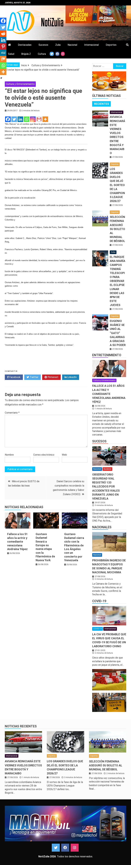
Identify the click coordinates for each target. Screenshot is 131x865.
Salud (11, 53)
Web (64, 454)
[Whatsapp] (26, 119)
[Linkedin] (20, 119)
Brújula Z (26, 53)
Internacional (91, 44)
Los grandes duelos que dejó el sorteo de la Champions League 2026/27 (117, 185)
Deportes (111, 44)
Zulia (58, 44)
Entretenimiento (106, 355)
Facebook (14, 377)
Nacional (72, 44)
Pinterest (52, 377)
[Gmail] (39, 119)
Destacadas (24, 44)
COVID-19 (99, 601)
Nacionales (102, 527)
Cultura (42, 53)
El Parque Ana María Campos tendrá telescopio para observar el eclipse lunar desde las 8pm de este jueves (117, 281)
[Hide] (1, 78)
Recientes (101, 103)
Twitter (33, 377)
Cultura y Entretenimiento (20, 84)
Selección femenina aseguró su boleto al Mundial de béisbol (117, 229)
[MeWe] (3, 53)
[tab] (101, 104)
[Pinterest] (3, 46)
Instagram (75, 848)
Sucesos (43, 44)
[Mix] (3, 59)
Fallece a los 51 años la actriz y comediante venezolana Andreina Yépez (17, 541)
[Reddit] (3, 33)
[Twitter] (14, 119)
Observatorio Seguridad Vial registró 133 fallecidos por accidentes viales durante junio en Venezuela (106, 486)
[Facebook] (8, 119)
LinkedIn (72, 377)
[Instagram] (33, 119)
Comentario (12, 412)
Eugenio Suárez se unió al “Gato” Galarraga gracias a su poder (118, 333)
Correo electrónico (43, 454)
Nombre (9, 454)
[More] (45, 119)
